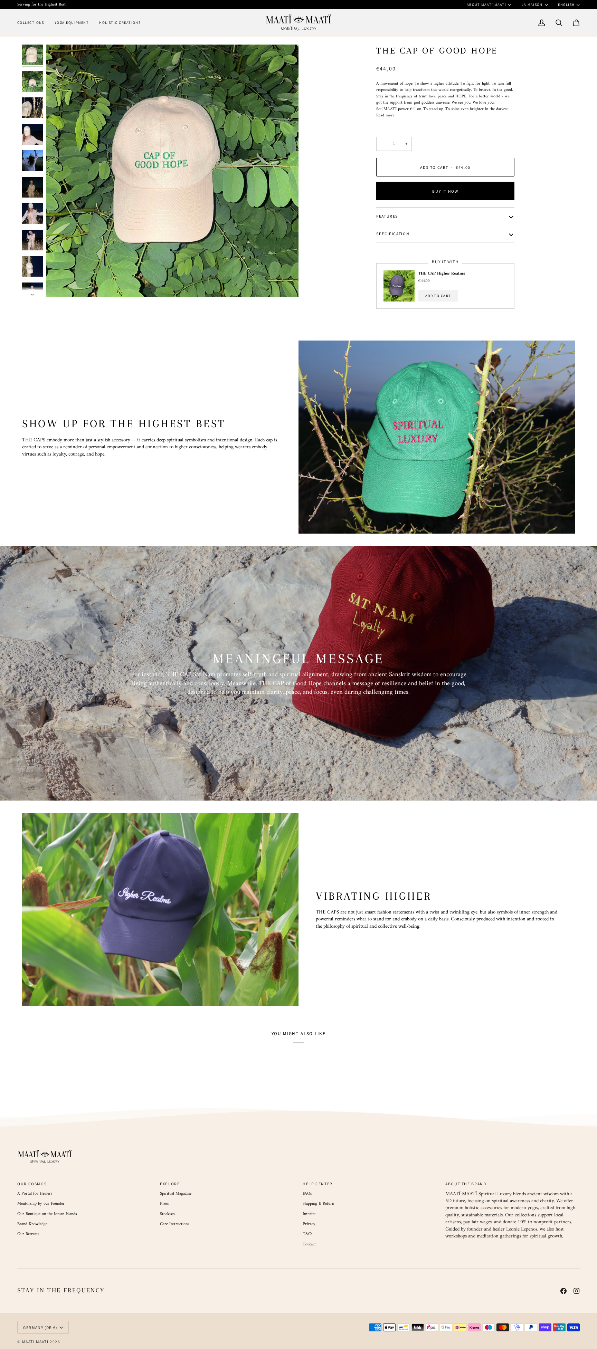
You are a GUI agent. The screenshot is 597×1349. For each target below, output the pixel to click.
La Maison (532, 4)
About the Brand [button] (465, 1183)
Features (387, 216)
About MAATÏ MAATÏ (486, 4)
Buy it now (445, 191)
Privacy (309, 1224)
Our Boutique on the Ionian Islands (47, 1214)
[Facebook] (563, 1291)
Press (164, 1203)
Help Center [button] (318, 1183)
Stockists (167, 1214)
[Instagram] (577, 1291)
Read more (385, 115)
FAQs (307, 1193)
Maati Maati (35, 1341)
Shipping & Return (318, 1203)
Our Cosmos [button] (32, 1183)
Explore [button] (170, 1183)
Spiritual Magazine (175, 1193)
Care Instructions (174, 1224)
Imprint (309, 1214)
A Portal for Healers (34, 1193)
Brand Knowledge (32, 1224)
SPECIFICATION (392, 233)
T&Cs (307, 1234)
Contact (309, 1244)
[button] (33, 22)
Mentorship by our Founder (41, 1203)
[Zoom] (172, 171)
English (566, 4)
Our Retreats (28, 1234)
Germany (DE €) (40, 1327)
